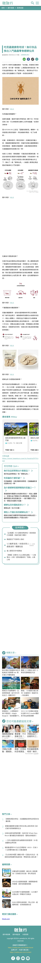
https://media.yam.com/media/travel (20, 947)
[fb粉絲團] (13, 958)
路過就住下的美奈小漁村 (15, 539)
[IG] (18, 958)
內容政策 (25, 934)
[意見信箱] (23, 958)
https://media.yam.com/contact (20, 952)
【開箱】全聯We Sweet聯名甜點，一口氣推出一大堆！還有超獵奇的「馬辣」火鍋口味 (21, 557)
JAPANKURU (25, 55)
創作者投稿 (6, 934)
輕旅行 (7, 3)
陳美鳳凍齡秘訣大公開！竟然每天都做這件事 (7, 735)
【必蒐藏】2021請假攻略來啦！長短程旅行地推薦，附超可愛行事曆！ (21, 534)
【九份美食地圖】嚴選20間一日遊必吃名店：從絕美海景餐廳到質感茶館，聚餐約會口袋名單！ (21, 856)
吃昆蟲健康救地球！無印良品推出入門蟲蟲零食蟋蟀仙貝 (32, 750)
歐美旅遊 (20, 8)
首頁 (3, 8)
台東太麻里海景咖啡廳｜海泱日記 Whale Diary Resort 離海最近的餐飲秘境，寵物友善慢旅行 (21, 834)
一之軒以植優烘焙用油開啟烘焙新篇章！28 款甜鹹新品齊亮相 (21, 842)
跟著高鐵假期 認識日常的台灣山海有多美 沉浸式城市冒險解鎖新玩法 (21, 827)
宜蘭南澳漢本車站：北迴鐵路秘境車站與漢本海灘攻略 (22, 820)
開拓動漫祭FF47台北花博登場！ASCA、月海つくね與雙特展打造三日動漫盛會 (21, 849)
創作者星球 (16, 934)
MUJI (12, 109)
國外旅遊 (11, 8)
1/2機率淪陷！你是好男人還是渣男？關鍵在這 (18, 545)
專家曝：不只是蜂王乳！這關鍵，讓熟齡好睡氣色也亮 (20, 735)
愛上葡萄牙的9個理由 (14, 551)
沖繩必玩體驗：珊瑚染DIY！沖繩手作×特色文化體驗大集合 (7, 750)
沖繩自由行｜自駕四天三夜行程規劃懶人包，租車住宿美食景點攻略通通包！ (32, 735)
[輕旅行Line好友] (28, 958)
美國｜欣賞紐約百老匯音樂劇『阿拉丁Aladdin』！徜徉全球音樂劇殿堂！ (20, 750)
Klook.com (6, 919)
